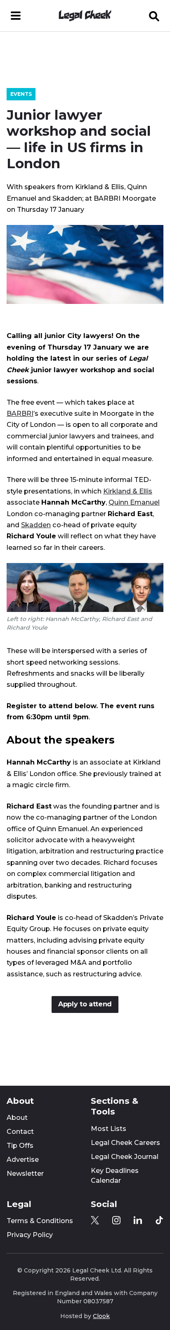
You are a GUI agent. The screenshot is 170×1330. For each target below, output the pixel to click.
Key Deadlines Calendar (115, 1175)
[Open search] (154, 16)
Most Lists (108, 1129)
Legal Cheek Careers (125, 1143)
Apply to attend (85, 1004)
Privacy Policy (30, 1235)
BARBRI (20, 413)
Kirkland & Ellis (127, 491)
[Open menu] (16, 16)
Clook (101, 1316)
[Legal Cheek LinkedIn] (138, 1220)
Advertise (23, 1159)
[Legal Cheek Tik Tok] (159, 1220)
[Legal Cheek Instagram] (116, 1220)
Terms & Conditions (40, 1221)
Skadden (36, 525)
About (17, 1117)
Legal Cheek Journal (124, 1157)
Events (21, 94)
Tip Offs (20, 1145)
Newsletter (25, 1173)
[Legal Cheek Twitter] (95, 1220)
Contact (20, 1131)
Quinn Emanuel (134, 502)
